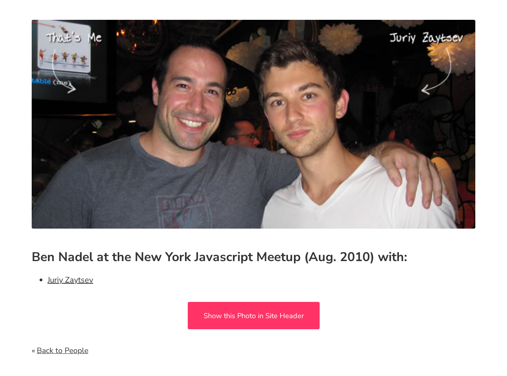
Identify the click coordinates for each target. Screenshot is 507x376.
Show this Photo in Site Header (254, 316)
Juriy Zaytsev (70, 280)
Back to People (62, 350)
